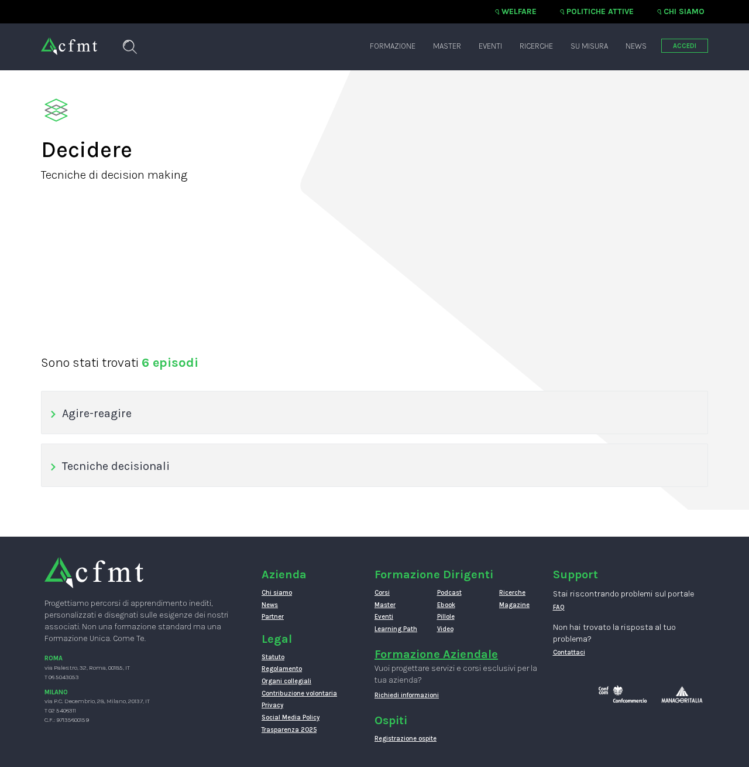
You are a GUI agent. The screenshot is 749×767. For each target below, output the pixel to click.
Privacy (272, 705)
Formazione (392, 46)
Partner (273, 617)
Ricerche (536, 46)
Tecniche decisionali (116, 466)
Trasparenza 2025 (289, 730)
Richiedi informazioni (406, 695)
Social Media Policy (290, 717)
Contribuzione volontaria (299, 693)
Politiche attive (600, 11)
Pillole (446, 617)
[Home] (69, 40)
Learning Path (395, 629)
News (636, 46)
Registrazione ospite (405, 738)
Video (445, 629)
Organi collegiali (286, 681)
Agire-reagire (97, 413)
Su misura (589, 46)
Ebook (446, 605)
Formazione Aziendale (436, 654)
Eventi (490, 46)
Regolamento (282, 669)
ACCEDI (684, 46)
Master (447, 46)
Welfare (519, 11)
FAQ (559, 607)
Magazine (514, 605)
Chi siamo (684, 11)
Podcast (449, 592)
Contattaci (569, 652)
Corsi (382, 592)
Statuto (273, 657)
